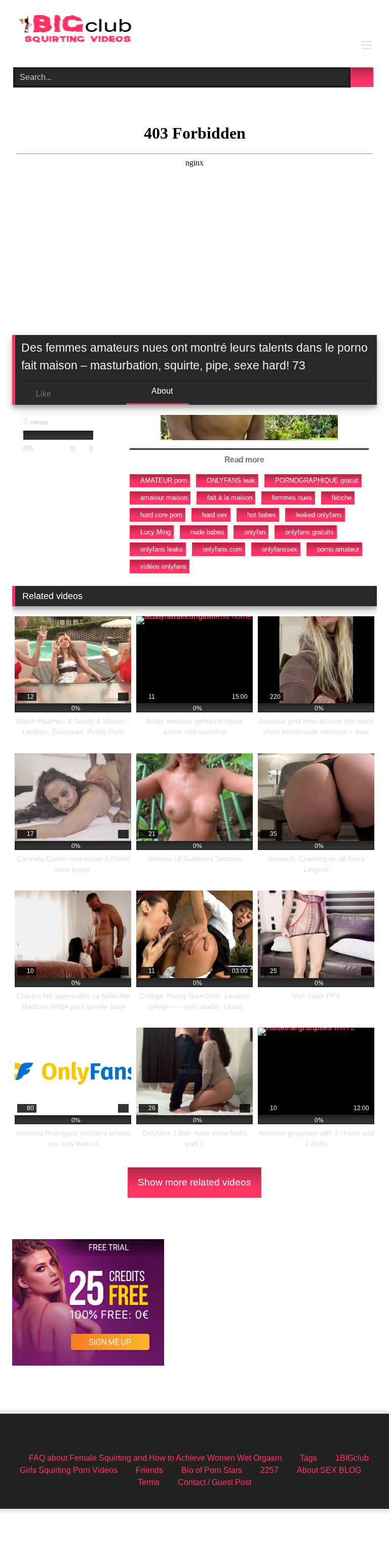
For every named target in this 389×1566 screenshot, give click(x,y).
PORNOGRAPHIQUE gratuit (317, 480)
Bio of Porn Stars (211, 1470)
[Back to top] (358, 1536)
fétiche (342, 497)
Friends (149, 1470)
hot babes (261, 515)
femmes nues (292, 497)
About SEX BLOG (329, 1470)
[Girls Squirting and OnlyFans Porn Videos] (194, 30)
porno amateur (338, 549)
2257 (269, 1470)
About (161, 391)
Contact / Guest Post (214, 1482)
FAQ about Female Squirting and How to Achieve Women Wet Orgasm (155, 1458)
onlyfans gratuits (309, 532)
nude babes (207, 532)
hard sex (214, 515)
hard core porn (161, 515)
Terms (149, 1482)
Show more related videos (194, 1182)
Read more (245, 459)
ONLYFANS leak (231, 480)
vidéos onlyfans (163, 566)
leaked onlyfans (319, 515)
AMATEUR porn (163, 480)
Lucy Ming (155, 532)
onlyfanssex (279, 549)
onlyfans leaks (161, 549)
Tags (308, 1458)
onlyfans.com (222, 549)
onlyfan (254, 532)
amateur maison (163, 497)
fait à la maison (229, 497)
